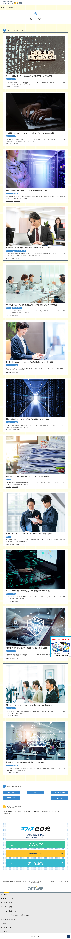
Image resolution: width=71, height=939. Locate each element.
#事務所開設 (17, 811)
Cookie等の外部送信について (9, 907)
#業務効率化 (27, 811)
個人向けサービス (6, 927)
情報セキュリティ (11, 797)
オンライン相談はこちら (35, 863)
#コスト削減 (6, 813)
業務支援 (59, 798)
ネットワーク (11, 792)
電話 (35, 792)
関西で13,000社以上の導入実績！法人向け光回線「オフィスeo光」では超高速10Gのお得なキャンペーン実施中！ (35, 836)
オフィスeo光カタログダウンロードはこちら (35, 844)
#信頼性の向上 (56, 811)
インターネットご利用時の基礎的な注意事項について (15, 915)
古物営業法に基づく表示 (8, 919)
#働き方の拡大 (46, 811)
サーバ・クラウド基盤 (59, 792)
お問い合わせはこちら (35, 853)
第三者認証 (4, 894)
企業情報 (3, 923)
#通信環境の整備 (7, 811)
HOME (3, 7)
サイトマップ (5, 931)
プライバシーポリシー (7, 902)
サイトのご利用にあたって (8, 911)
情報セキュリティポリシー (8, 898)
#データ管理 (36, 811)
